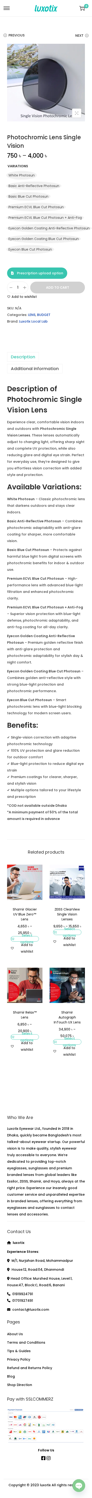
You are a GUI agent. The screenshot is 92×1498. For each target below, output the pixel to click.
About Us (15, 1334)
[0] (82, 8)
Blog (11, 1376)
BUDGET (43, 314)
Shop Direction (19, 1384)
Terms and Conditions (26, 1342)
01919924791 (22, 1294)
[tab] (46, 357)
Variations (18, 166)
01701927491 (22, 1300)
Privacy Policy (18, 1359)
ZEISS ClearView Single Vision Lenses (67, 914)
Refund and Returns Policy (29, 1368)
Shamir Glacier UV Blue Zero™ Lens (25, 914)
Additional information (35, 369)
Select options (26, 939)
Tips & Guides (19, 1351)
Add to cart (57, 287)
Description (23, 357)
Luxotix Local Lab (33, 321)
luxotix (45, 1485)
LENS (31, 314)
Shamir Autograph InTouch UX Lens (67, 1017)
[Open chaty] (78, 1484)
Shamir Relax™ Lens (25, 1015)
